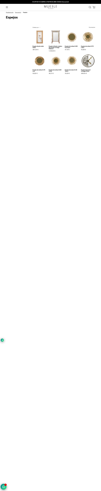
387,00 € (35, 49)
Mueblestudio (9, 12)
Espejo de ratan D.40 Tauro (71, 70)
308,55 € (84, 73)
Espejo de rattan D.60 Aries (55, 70)
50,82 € (35, 73)
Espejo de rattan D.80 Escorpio (71, 47)
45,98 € (83, 49)
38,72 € (51, 73)
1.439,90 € (52, 51)
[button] (89, 7)
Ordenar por (36, 27)
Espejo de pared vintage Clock (85, 70)
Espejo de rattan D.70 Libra (87, 47)
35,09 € (67, 73)
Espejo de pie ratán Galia (38, 47)
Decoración (18, 12)
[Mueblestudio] (50, 7)
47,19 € (67, 49)
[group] (50, 2)
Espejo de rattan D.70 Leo (39, 70)
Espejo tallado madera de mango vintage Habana (55, 47)
